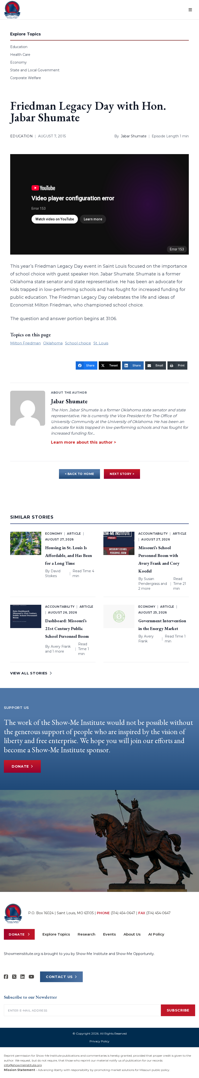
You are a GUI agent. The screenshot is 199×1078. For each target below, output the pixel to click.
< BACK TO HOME (79, 474)
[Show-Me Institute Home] (12, 9)
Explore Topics (56, 934)
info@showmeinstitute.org (23, 1065)
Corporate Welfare (25, 78)
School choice (78, 343)
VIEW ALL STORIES (29, 673)
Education (18, 47)
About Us (132, 934)
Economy (18, 62)
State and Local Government (34, 70)
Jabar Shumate (134, 136)
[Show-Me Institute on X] (14, 976)
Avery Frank (61, 646)
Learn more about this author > (83, 442)
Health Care (20, 54)
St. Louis (100, 343)
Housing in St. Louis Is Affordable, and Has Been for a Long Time (68, 555)
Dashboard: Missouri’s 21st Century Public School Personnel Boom (67, 628)
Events (109, 934)
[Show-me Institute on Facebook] (6, 976)
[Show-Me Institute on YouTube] (31, 976)
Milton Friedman (25, 343)
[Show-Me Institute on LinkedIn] (22, 976)
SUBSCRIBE (178, 1010)
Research (86, 934)
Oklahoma (53, 343)
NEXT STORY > (122, 474)
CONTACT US (59, 977)
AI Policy (156, 934)
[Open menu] (190, 10)
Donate (20, 766)
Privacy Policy (99, 1041)
